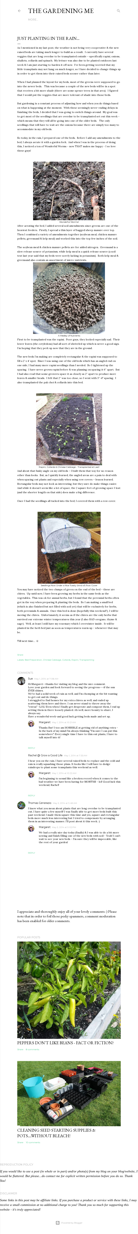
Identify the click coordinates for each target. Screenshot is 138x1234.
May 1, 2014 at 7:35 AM (75, 755)
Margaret (44, 722)
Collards (66, 659)
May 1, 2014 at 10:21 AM (64, 722)
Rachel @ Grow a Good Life (45, 755)
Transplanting (86, 659)
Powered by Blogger (71, 1222)
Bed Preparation (33, 659)
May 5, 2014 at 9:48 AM (65, 803)
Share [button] (20, 654)
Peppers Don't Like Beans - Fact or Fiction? (65, 1043)
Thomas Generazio (39, 803)
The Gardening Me (61, 10)
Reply (31, 748)
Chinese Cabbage (52, 659)
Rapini (75, 659)
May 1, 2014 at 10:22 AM (64, 773)
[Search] (118, 10)
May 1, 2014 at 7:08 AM (46, 678)
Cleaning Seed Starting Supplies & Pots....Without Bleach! (56, 1132)
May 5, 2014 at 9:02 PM (64, 827)
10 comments (33, 1142)
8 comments (32, 1049)
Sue (30, 678)
